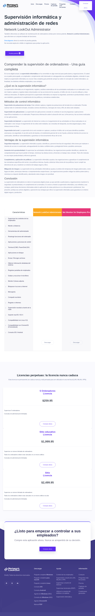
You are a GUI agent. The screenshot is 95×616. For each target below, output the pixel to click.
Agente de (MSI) (43, 594)
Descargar (47, 342)
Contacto (72, 4)
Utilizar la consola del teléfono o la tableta (63, 592)
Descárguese (8, 40)
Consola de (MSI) (43, 597)
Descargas (39, 4)
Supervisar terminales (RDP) (65, 588)
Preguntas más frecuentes (62, 5)
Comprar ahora (85, 6)
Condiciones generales (83, 592)
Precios (46, 4)
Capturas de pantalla (54, 4)
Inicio (32, 4)
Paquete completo (43, 574)
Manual (38, 604)
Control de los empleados (64, 574)
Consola (38, 587)
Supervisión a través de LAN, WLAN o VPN (66, 578)
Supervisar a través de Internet (63, 584)
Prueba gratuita (13, 53)
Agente (40, 601)
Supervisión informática (64, 597)
